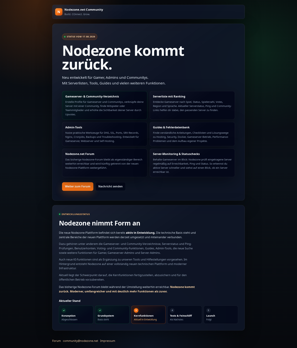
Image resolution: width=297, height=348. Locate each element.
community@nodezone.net (80, 341)
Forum (56, 341)
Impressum (107, 341)
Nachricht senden (110, 186)
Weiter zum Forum (77, 186)
